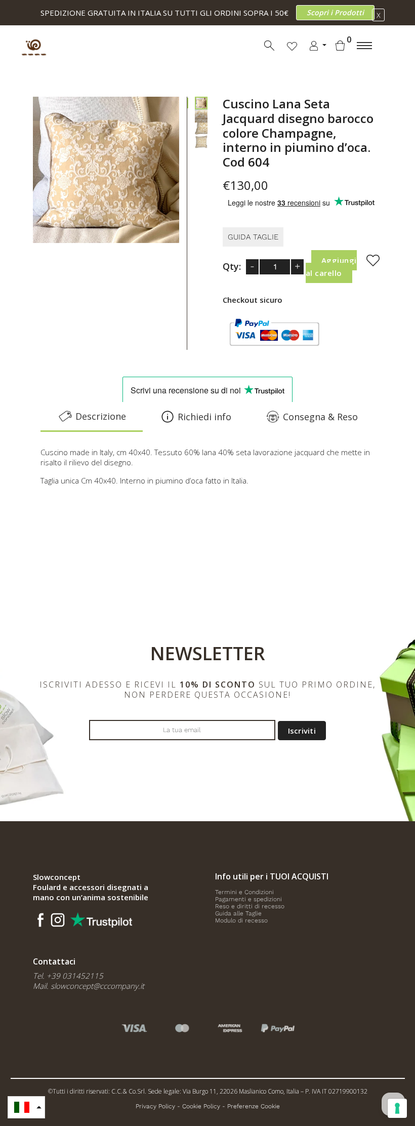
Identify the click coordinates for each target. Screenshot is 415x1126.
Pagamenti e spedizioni (248, 899)
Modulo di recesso (241, 920)
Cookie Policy (201, 1106)
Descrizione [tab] (100, 416)
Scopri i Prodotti (335, 12)
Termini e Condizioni (244, 892)
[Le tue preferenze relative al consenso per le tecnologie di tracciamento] (397, 1108)
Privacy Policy (155, 1106)
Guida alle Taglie (238, 913)
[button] (26, 1107)
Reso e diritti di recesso (249, 906)
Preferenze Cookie (253, 1106)
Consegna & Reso (320, 417)
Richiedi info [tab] (204, 417)
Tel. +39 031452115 (68, 976)
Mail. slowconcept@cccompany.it (88, 986)
